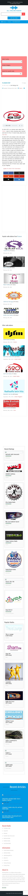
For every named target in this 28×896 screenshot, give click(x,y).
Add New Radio (14, 18)
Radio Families (6, 284)
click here (4, 134)
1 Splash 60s (6, 250)
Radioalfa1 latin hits (7, 394)
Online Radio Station (15, 3)
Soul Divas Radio (7, 843)
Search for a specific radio (8, 71)
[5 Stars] (9, 85)
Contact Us (6, 860)
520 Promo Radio (7, 373)
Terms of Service (7, 863)
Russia (15, 342)
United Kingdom (18, 396)
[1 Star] (3, 85)
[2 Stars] (4, 85)
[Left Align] (23, 14)
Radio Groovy (6, 267)
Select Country (5, 59)
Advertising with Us (8, 855)
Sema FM (6, 830)
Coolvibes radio (7, 828)
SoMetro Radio (7, 840)
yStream (5, 833)
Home (4, 21)
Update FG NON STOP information (11, 168)
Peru (15, 410)
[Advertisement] (14, 39)
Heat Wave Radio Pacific (9, 356)
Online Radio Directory (18, 2)
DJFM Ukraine (6, 339)
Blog (10, 2)
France (9, 21)
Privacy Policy (6, 865)
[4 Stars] (7, 85)
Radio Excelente (7, 407)
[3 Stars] (6, 85)
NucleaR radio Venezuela (9, 835)
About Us (6, 858)
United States (18, 359)
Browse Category (6, 65)
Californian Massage (8, 301)
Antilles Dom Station (8, 315)
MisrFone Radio (7, 838)
